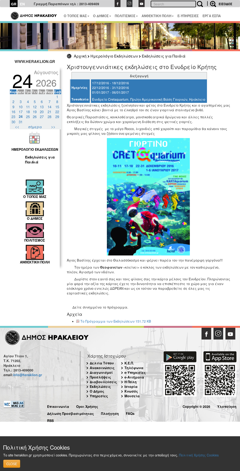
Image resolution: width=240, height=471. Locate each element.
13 (42, 106)
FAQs (130, 413)
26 (35, 116)
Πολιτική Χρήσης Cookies (199, 455)
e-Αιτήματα (134, 377)
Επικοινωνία (58, 406)
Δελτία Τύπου (102, 363)
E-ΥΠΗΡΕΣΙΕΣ (188, 15)
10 (20, 106)
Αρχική (80, 56)
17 (20, 111)
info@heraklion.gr (27, 374)
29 (57, 116)
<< (17, 126)
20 (42, 111)
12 (35, 106)
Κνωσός (131, 391)
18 (28, 111)
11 (28, 106)
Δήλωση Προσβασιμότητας (70, 413)
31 (20, 121)
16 (13, 111)
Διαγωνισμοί (101, 372)
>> (53, 126)
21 (49, 111)
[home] (34, 14)
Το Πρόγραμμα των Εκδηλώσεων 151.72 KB (115, 321)
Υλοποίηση (226, 406)
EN (22, 4)
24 (20, 116)
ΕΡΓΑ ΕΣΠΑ (211, 15)
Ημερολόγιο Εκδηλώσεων (114, 56)
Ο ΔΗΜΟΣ (101, 15)
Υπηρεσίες (99, 396)
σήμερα (35, 126)
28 (49, 116)
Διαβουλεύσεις (103, 381)
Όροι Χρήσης (87, 406)
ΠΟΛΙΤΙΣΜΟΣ (125, 15)
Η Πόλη (130, 381)
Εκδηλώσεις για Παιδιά (163, 56)
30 (13, 121)
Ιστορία (131, 386)
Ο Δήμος (97, 391)
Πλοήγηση (110, 413)
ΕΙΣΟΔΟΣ (225, 4)
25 (28, 116)
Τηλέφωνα (133, 367)
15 (57, 106)
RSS (50, 420)
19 (35, 111)
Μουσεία (132, 396)
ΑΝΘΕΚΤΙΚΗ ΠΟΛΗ (156, 15)
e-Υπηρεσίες (135, 372)
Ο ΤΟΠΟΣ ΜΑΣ (75, 15)
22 (57, 111)
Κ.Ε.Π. (129, 363)
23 (13, 116)
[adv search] (211, 3)
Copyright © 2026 (196, 406)
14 (49, 106)
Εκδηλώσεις (100, 386)
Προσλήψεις (100, 377)
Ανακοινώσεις (102, 367)
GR (13, 4)
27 (42, 116)
